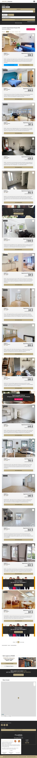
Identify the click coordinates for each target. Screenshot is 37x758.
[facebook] (2, 725)
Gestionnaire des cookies (31, 756)
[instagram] (4, 725)
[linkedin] (7, 725)
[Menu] (34, 1)
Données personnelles (22, 756)
